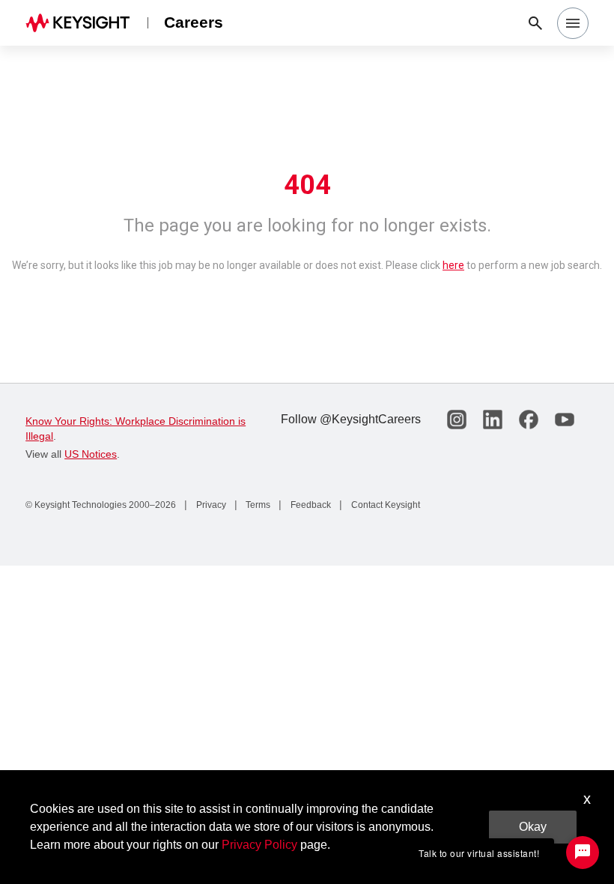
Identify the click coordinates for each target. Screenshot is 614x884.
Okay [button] (533, 826)
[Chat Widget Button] (582, 852)
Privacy (210, 505)
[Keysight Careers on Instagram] (457, 420)
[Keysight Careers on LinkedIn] (493, 420)
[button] (573, 23)
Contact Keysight (384, 505)
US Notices (90, 454)
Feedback (309, 505)
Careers (193, 22)
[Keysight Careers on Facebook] (529, 420)
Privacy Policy (259, 844)
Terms (256, 505)
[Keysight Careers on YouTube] (565, 420)
